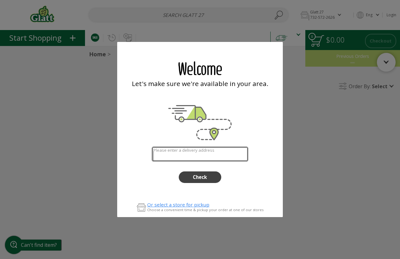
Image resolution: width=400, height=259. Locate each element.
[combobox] (200, 154)
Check (200, 177)
